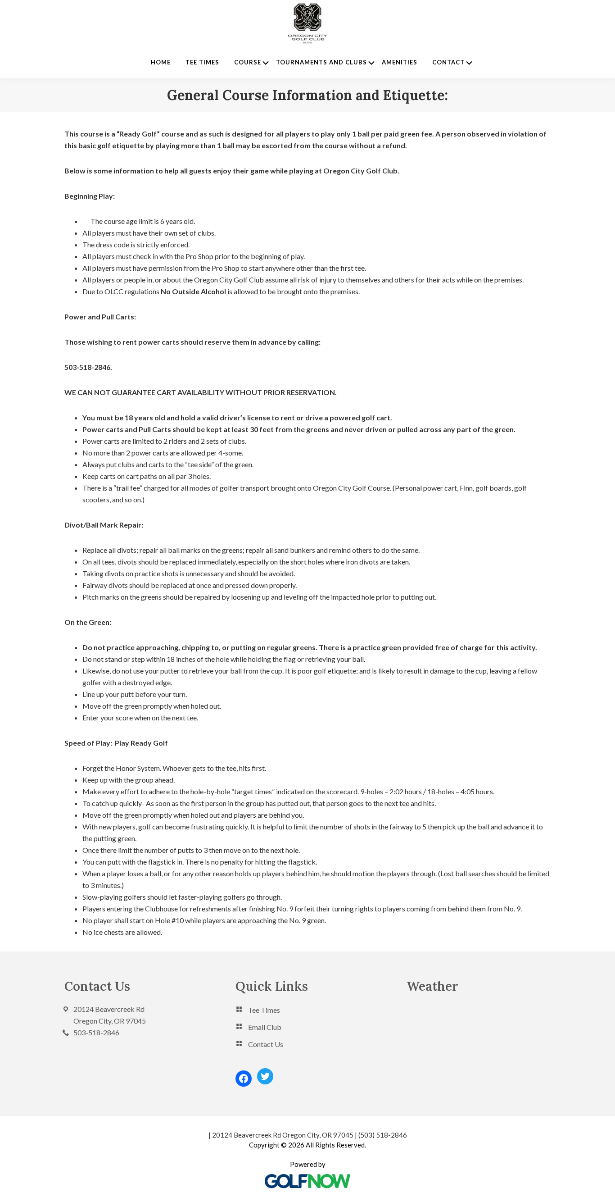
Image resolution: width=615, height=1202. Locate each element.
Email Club (264, 1027)
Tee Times (264, 1010)
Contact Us (265, 1044)
